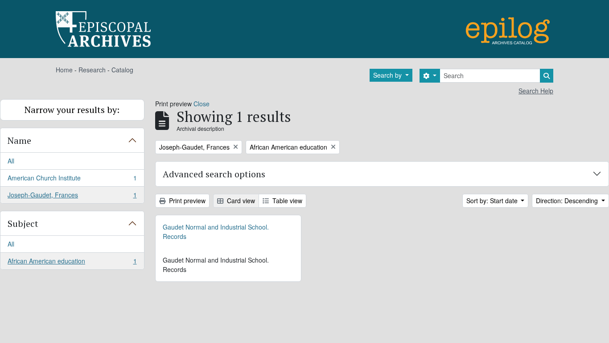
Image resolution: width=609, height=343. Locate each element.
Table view (286, 200)
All (11, 160)
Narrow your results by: (72, 110)
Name (19, 140)
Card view (240, 200)
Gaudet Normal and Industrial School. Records (216, 231)
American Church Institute (72, 180)
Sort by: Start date (492, 200)
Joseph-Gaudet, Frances (72, 196)
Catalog (122, 69)
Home (64, 69)
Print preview (186, 200)
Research (92, 69)
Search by (388, 75)
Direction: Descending (568, 200)
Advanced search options (214, 174)
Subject (23, 224)
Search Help (535, 90)
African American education (72, 262)
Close (201, 103)
